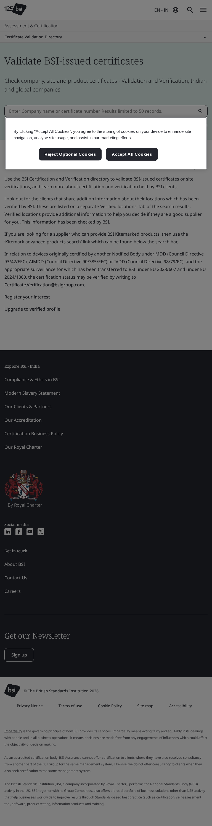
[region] (106, 143)
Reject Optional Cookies (70, 154)
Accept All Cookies (132, 154)
